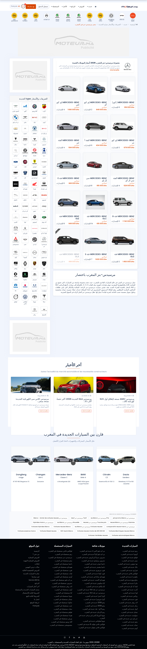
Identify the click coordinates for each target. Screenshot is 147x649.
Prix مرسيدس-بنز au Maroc (100, 518)
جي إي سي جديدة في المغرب (127, 618)
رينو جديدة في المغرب (130, 551)
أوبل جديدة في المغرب (130, 609)
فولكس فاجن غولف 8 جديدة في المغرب (91, 624)
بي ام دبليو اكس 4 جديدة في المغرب (92, 551)
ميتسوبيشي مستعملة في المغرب (61, 625)
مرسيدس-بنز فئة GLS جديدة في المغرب (91, 593)
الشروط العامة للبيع (32, 596)
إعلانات (37, 564)
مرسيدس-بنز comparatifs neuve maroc (120, 527)
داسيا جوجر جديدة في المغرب (95, 564)
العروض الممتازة (33, 557)
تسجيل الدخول (43, 6)
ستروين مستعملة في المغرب (62, 583)
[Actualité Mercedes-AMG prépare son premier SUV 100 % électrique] (31, 385)
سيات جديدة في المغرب (129, 625)
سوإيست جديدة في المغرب (128, 615)
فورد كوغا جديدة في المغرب (95, 573)
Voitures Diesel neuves (48, 531)
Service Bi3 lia (34, 580)
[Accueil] (95, 6)
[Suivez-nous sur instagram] (64, 637)
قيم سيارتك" (35, 577)
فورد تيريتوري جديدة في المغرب (94, 570)
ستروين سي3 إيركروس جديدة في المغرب (90, 557)
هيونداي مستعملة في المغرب (62, 567)
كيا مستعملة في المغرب (64, 593)
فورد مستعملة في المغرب (63, 570)
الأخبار (65, 6)
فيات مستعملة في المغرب (63, 573)
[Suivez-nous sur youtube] (84, 637)
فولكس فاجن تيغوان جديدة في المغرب (92, 627)
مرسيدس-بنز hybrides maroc (43, 522)
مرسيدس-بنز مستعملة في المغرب (60, 557)
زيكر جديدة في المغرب (130, 606)
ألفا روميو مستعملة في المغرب (61, 622)
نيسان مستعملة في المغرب (63, 599)
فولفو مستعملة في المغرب (63, 612)
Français (36, 606)
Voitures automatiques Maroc (123, 535)
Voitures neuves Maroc (62, 527)
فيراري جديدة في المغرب (129, 570)
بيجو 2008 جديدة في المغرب (95, 602)
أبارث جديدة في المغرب (129, 590)
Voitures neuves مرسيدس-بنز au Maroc (88, 527)
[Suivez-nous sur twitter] (79, 637)
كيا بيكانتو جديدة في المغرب (95, 586)
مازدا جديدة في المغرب (130, 583)
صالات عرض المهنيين (32, 567)
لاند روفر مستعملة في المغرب (62, 586)
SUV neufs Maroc (67, 531)
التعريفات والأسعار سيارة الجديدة (110, 24)
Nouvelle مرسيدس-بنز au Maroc (68, 522)
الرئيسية (133, 24)
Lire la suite (114, 70)
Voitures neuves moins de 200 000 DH (91, 531)
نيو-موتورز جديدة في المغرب (128, 564)
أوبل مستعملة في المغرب (63, 590)
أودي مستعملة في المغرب (63, 577)
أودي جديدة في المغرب (130, 628)
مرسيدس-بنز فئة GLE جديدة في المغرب (91, 590)
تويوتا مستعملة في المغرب (63, 596)
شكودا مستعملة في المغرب (62, 602)
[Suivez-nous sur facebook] (69, 637)
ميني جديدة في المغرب (130, 561)
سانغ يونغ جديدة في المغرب (128, 580)
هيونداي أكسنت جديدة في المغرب (93, 580)
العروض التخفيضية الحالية (30, 570)
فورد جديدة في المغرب (130, 599)
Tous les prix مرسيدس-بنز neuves (94, 522)
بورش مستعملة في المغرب (63, 618)
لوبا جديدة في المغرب (130, 593)
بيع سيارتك (30, 6)
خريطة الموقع (34, 602)
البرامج (73, 6)
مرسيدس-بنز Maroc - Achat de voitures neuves (50, 518)
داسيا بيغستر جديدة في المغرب (94, 567)
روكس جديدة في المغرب (129, 596)
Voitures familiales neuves (98, 535)
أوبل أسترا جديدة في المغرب (95, 596)
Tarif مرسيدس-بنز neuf (79, 518)
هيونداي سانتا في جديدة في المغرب (93, 577)
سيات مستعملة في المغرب (63, 609)
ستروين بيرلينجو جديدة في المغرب (93, 561)
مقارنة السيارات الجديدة (31, 573)
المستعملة (55, 6)
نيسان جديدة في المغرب (129, 612)
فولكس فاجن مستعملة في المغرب (60, 551)
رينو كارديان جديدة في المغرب (95, 612)
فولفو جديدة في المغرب (129, 557)
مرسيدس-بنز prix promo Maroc (124, 518)
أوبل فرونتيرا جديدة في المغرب (94, 599)
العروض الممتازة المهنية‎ (31, 561)
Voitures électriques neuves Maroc (122, 531)
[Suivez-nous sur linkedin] (74, 637)
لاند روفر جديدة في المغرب (128, 602)
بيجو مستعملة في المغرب (63, 561)
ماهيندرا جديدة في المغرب (129, 577)
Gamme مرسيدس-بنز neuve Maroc (122, 522)
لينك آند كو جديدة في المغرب (128, 586)
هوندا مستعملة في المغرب (63, 615)
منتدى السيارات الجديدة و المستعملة (27, 590)
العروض (81, 6)
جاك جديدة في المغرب (130, 567)
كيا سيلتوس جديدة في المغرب (95, 583)
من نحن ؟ (36, 554)
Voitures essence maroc (27, 531)
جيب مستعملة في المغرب (63, 606)
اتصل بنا (36, 599)
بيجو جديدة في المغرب (130, 622)
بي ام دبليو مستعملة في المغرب (61, 580)
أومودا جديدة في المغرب (129, 554)
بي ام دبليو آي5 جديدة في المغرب (93, 554)
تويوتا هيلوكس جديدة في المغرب (94, 621)
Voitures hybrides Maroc (40, 527)
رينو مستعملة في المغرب (63, 554)
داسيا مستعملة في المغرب (63, 564)
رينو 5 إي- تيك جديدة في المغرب (94, 609)
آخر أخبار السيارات (33, 586)
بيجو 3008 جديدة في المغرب (95, 606)
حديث (90, 6)
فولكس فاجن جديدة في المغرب (127, 573)
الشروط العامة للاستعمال (30, 593)
